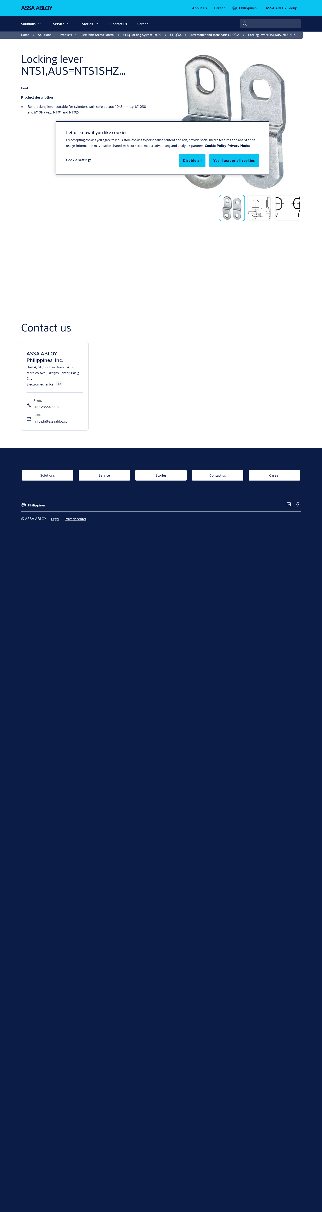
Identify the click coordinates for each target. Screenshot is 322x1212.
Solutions (28, 23)
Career (142, 23)
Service (58, 23)
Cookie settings (79, 160)
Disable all (192, 160)
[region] (162, 148)
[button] (39, 24)
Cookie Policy (215, 145)
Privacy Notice (239, 145)
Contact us (118, 23)
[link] (199, 7)
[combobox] (270, 23)
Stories (87, 23)
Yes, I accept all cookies (234, 160)
